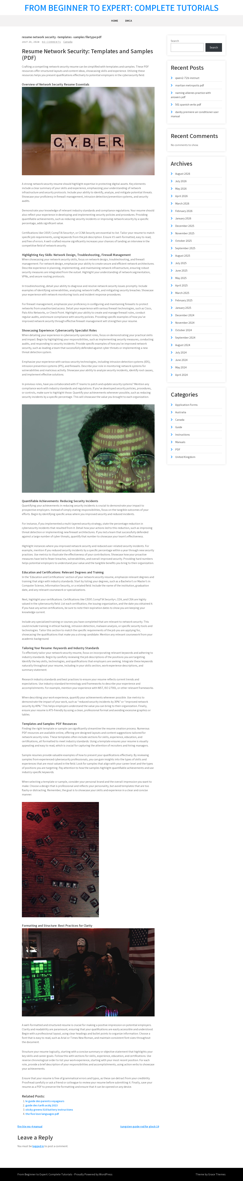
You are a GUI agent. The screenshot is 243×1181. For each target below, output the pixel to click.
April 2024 (181, 375)
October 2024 (183, 330)
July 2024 (181, 352)
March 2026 (182, 203)
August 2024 (182, 345)
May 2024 (181, 367)
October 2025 (183, 241)
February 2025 (183, 300)
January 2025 (183, 308)
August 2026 (182, 174)
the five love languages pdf (42, 1114)
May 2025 (181, 278)
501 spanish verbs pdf (188, 104)
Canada (67, 42)
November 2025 (184, 233)
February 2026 (183, 211)
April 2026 (181, 196)
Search (175, 41)
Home (114, 20)
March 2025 (182, 293)
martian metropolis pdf (189, 85)
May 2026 (181, 188)
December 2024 (184, 315)
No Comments (51, 41)
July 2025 (181, 263)
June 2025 (181, 270)
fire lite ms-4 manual (29, 1126)
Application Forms (186, 405)
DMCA (128, 20)
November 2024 (184, 323)
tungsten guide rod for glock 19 (139, 1126)
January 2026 (183, 218)
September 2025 (185, 248)
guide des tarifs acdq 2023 (41, 1105)
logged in (38, 1146)
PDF (177, 449)
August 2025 (182, 256)
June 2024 (181, 360)
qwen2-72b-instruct (187, 78)
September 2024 (185, 337)
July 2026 (181, 181)
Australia (180, 412)
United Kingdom (185, 457)
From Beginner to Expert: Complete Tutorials (122, 7)
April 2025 (181, 285)
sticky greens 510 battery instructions (49, 1109)
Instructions (182, 434)
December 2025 (184, 226)
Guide (178, 427)
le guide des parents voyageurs (44, 1101)
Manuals (180, 442)
